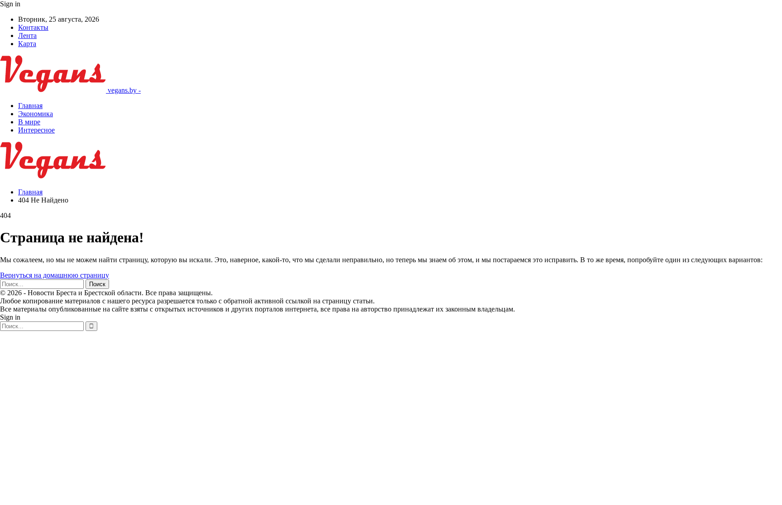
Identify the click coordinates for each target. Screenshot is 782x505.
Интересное (36, 130)
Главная (30, 105)
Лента (27, 35)
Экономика (35, 114)
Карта (27, 43)
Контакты (33, 27)
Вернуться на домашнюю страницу (54, 275)
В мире (29, 122)
